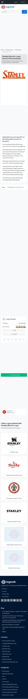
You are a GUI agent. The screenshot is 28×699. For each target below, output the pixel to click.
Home (2, 49)
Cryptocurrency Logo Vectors (10, 689)
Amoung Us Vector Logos (8, 640)
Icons (3, 676)
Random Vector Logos (8, 694)
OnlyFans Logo (6, 646)
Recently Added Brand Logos (9, 684)
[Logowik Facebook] (2, 600)
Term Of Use (5, 596)
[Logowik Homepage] (7, 7)
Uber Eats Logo (6, 651)
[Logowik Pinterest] (11, 600)
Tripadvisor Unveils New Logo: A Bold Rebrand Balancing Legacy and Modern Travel (13, 621)
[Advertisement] (14, 33)
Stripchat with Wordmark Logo (10, 662)
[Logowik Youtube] (14, 600)
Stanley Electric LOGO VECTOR (15, 187)
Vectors (4, 679)
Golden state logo (7, 659)
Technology (18, 49)
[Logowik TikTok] (17, 600)
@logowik (10, 411)
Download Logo (15, 375)
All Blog (4, 631)
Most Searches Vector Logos (9, 692)
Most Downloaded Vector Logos (10, 687)
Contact (4, 591)
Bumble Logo (5, 656)
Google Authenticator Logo (9, 643)
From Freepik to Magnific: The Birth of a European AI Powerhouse (14, 612)
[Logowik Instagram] (8, 600)
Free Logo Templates (7, 673)
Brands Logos (9, 49)
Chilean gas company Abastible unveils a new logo (13, 628)
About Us (4, 588)
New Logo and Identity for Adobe (10, 624)
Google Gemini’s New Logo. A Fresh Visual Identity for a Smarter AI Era (12, 616)
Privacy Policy (5, 594)
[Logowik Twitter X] (5, 600)
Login (15, 2)
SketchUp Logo (6, 648)
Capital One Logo (6, 654)
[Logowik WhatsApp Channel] (20, 600)
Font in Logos (5, 681)
